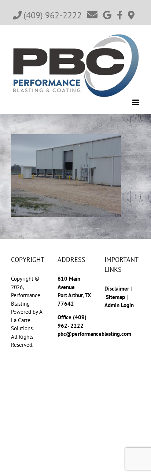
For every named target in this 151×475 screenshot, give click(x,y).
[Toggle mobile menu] (136, 102)
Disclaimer (117, 288)
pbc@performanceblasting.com (94, 333)
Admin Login (119, 305)
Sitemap (115, 297)
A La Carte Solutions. (26, 320)
